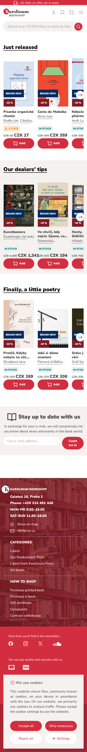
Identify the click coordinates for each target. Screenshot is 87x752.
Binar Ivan (45, 116)
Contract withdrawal (25, 615)
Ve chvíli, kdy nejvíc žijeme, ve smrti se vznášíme (52, 234)
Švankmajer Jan (15, 236)
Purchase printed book (27, 590)
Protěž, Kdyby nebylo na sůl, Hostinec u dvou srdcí (17, 355)
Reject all (26, 738)
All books (17, 570)
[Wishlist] (62, 12)
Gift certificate (21, 603)
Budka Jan (10, 120)
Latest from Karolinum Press (32, 563)
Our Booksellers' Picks (27, 557)
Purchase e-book (23, 596)
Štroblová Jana (14, 362)
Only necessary (61, 726)
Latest (15, 551)
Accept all (26, 726)
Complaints (18, 609)
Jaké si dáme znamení (48, 355)
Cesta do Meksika (52, 112)
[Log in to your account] (54, 12)
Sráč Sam (79, 362)
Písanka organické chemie (18, 114)
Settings (63, 738)
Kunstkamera (14, 232)
